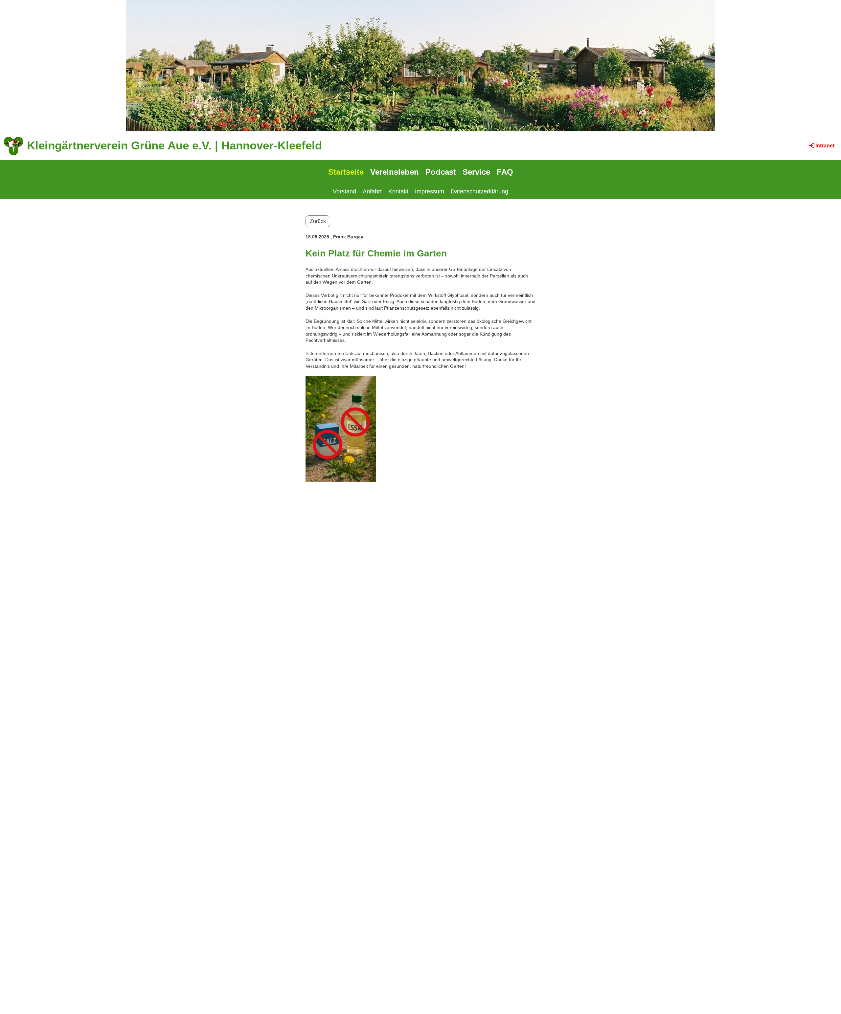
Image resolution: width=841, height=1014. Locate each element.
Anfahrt (372, 191)
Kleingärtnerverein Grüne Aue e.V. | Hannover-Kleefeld (174, 145)
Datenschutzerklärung (479, 191)
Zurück (318, 221)
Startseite (346, 171)
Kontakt (398, 191)
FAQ (505, 171)
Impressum (429, 191)
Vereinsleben (394, 171)
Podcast (440, 171)
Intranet (824, 145)
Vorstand (344, 191)
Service (476, 171)
